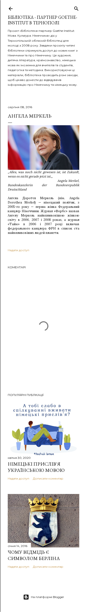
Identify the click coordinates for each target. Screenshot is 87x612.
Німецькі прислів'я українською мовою (36, 467)
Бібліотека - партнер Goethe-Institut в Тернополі (42, 20)
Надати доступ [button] (18, 250)
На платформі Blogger (47, 597)
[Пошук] (76, 7)
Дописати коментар (48, 478)
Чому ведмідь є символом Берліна (34, 555)
